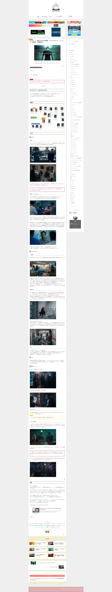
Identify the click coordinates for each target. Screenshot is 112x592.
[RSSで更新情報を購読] (48, 532)
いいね (32, 70)
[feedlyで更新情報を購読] (46, 532)
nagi (75, 221)
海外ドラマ (31, 67)
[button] (53, 527)
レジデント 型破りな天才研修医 (38, 67)
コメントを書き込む (47, 575)
